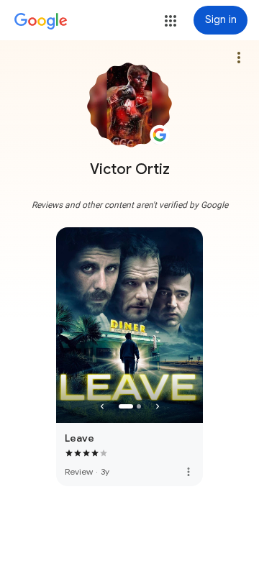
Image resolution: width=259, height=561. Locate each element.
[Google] (41, 21)
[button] (170, 20)
